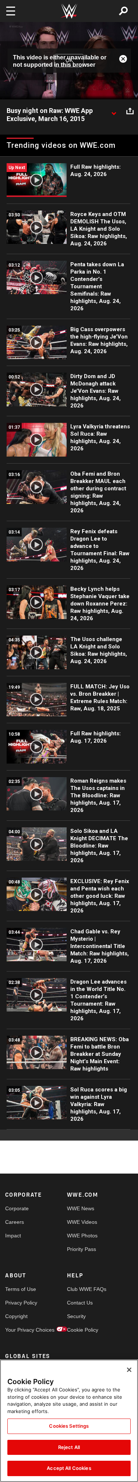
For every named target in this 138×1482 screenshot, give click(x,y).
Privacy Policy (20, 1303)
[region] (69, 1421)
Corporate (17, 1208)
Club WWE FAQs (82, 1289)
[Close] (129, 1370)
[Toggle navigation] (11, 11)
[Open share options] (130, 111)
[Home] (69, 11)
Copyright (16, 1316)
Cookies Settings (69, 1426)
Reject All (69, 1447)
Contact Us (80, 1303)
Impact (13, 1235)
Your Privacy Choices (20, 1330)
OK (69, 60)
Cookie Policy (82, 1330)
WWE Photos (82, 1235)
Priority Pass (81, 1249)
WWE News (80, 1208)
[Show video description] (114, 111)
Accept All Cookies (69, 1468)
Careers (14, 1222)
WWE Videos (82, 1222)
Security (76, 1316)
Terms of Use (20, 1289)
